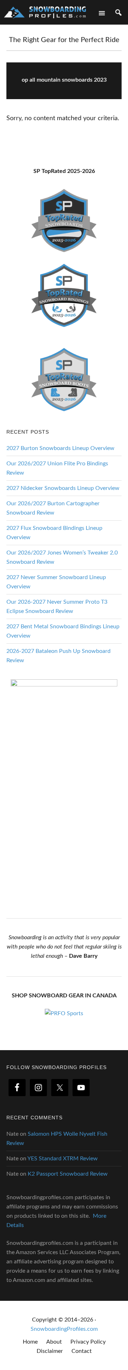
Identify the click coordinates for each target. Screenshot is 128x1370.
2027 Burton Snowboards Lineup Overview (60, 448)
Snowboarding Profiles (45, 11)
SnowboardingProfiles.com (64, 1329)
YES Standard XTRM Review (62, 1158)
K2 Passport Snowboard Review (68, 1174)
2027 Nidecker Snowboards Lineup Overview (62, 488)
